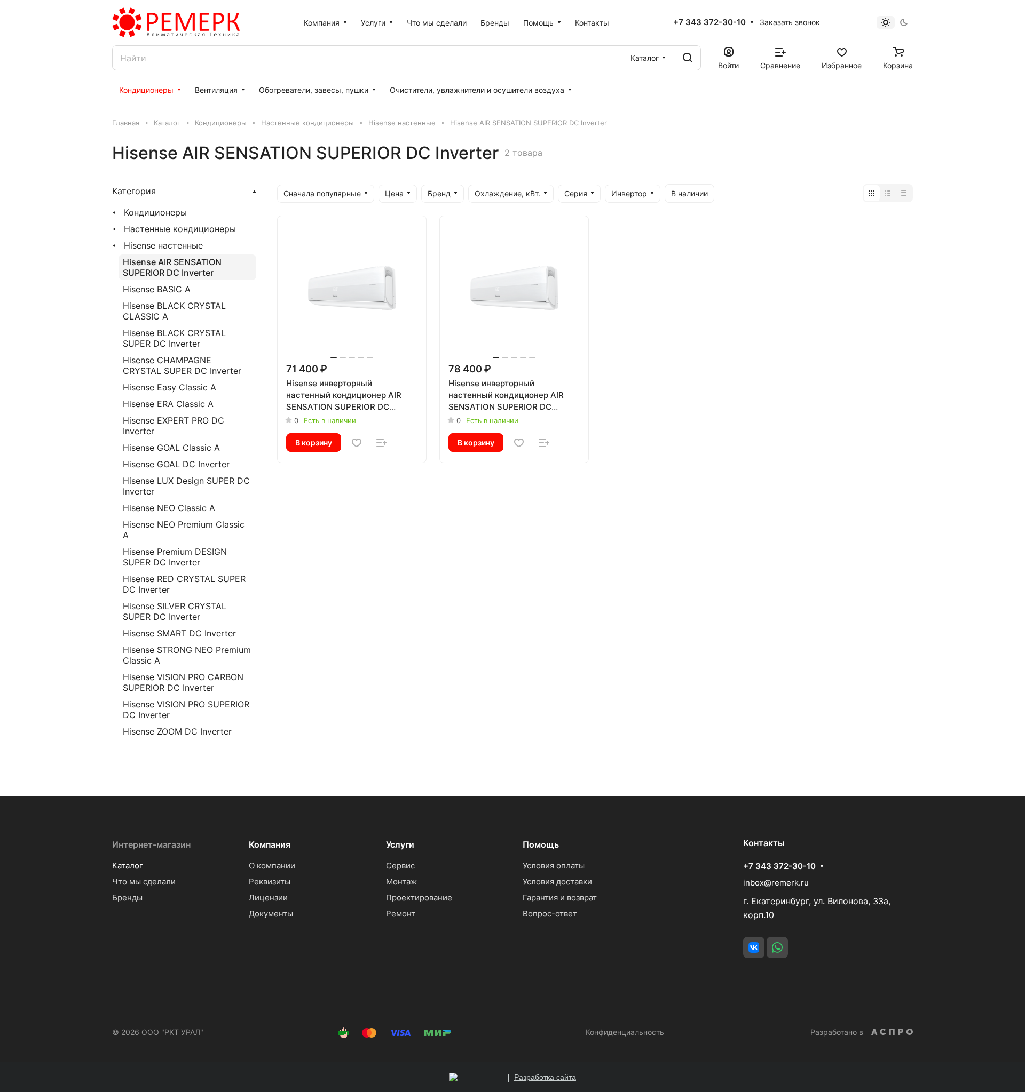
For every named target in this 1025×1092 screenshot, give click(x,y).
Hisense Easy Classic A (169, 387)
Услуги (400, 844)
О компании (272, 865)
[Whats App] (777, 947)
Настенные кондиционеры (180, 229)
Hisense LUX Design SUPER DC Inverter (186, 486)
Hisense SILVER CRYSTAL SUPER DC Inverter (174, 611)
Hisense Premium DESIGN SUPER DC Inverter (175, 557)
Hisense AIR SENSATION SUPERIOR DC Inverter (172, 267)
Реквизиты (269, 881)
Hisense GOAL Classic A (171, 447)
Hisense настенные (163, 245)
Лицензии (268, 897)
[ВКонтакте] (753, 947)
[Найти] (687, 57)
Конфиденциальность (625, 1032)
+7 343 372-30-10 (709, 22)
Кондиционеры (155, 212)
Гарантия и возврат (560, 897)
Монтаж (401, 881)
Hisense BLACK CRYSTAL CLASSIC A (174, 311)
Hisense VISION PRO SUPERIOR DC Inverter (186, 709)
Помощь (541, 844)
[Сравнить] (381, 443)
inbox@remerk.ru (776, 883)
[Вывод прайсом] (904, 193)
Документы (271, 913)
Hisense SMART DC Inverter (179, 633)
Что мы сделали (144, 881)
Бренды (127, 897)
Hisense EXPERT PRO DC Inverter (173, 425)
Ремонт (400, 913)
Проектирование (419, 897)
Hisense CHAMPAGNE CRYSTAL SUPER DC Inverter (182, 365)
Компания (269, 844)
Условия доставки (557, 881)
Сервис (400, 865)
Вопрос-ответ (550, 913)
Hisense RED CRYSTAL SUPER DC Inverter (184, 584)
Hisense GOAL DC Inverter (176, 464)
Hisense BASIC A (157, 289)
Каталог (127, 865)
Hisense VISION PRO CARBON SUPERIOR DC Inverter (183, 682)
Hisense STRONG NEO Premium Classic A (187, 655)
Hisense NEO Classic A (169, 508)
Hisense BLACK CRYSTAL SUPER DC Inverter (174, 338)
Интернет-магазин (151, 844)
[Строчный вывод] (888, 193)
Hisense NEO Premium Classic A (184, 529)
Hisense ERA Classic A (168, 403)
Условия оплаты (554, 865)
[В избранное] (356, 443)
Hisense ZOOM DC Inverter (177, 731)
